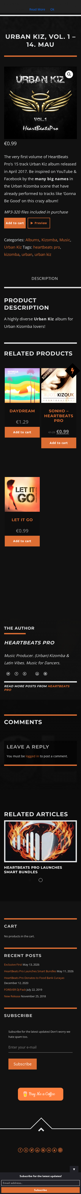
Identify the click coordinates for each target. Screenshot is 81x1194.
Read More (37, 9)
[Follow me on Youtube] (37, 674)
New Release (12, 996)
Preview (41, 223)
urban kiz (43, 254)
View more (40, 841)
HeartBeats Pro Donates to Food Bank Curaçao (34, 978)
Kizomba (49, 239)
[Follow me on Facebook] (16, 674)
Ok (52, 9)
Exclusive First (13, 964)
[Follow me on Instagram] (45, 674)
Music (64, 239)
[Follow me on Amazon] (25, 674)
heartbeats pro (46, 247)
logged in (32, 756)
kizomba (11, 254)
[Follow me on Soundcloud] (31, 674)
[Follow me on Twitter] (8, 674)
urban (27, 254)
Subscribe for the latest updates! (41, 1176)
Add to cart (15, 223)
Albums (32, 239)
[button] (69, 74)
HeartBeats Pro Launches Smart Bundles (33, 870)
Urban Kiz (13, 247)
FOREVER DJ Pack (15, 990)
